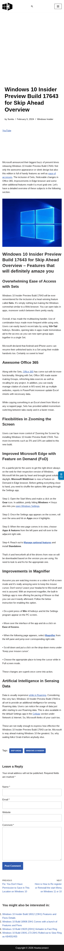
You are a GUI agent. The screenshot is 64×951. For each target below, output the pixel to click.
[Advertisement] (32, 52)
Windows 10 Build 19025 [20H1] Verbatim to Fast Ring (29, 929)
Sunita (11, 119)
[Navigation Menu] (58, 6)
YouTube (6, 130)
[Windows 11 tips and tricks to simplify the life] (7, 6)
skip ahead (16, 751)
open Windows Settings (27, 506)
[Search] (32, 6)
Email (6, 799)
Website (6, 812)
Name (6, 786)
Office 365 (28, 371)
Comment (8, 825)
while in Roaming (37, 695)
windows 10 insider (35, 751)
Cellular (36, 713)
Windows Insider (45, 119)
